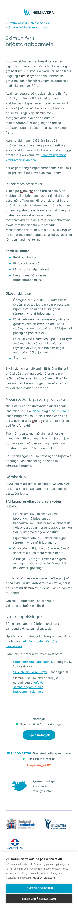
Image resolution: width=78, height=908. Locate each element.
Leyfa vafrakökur (39, 888)
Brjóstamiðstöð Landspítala (32, 662)
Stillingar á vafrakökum (39, 899)
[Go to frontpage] (39, 12)
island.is (37, 411)
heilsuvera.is (60, 411)
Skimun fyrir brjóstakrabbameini (28, 27)
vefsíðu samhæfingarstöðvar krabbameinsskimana (28, 687)
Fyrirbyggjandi (18, 22)
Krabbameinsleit (40, 22)
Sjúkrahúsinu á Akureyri (30, 672)
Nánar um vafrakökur (44, 877)
